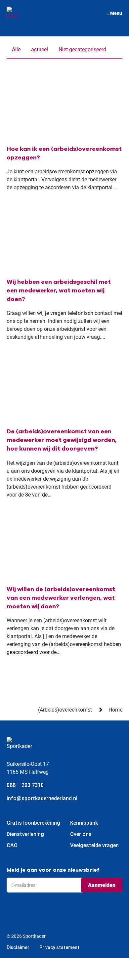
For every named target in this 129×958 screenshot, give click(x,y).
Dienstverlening (25, 834)
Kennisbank (84, 823)
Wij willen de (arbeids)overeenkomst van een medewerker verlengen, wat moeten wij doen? (61, 597)
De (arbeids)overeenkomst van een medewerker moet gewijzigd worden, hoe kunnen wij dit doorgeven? (62, 440)
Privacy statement (59, 947)
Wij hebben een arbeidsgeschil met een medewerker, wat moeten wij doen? (59, 290)
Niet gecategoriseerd (82, 49)
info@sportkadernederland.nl (42, 798)
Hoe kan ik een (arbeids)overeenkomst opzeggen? (64, 153)
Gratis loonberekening (33, 823)
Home (115, 710)
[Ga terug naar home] (13, 13)
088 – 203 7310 (25, 785)
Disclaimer (18, 947)
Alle (16, 49)
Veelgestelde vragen (94, 845)
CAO (12, 845)
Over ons (81, 834)
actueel (39, 49)
